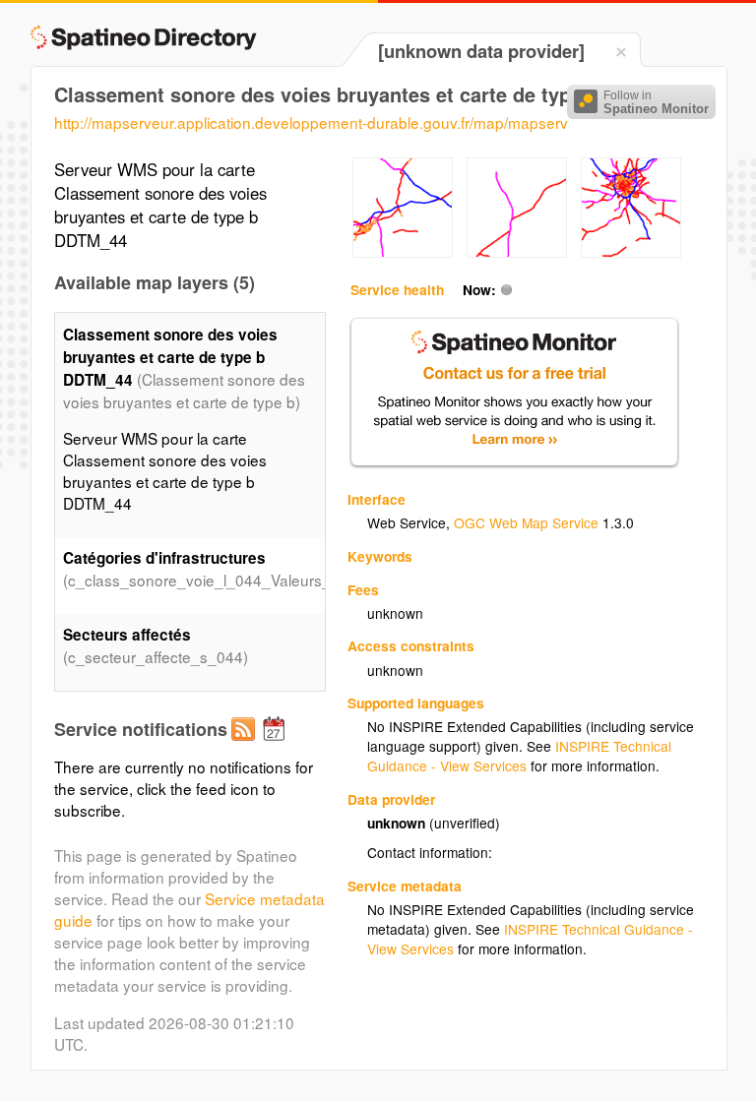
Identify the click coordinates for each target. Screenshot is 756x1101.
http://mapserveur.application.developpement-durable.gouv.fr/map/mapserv (311, 122)
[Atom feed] (246, 745)
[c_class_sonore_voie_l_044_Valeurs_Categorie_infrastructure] (402, 252)
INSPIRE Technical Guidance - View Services (519, 755)
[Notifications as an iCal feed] (276, 745)
